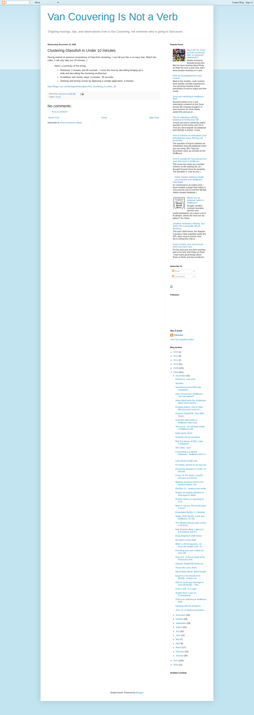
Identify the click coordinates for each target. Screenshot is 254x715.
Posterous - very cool (185, 379)
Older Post (154, 117)
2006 (176, 665)
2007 (176, 660)
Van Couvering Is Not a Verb (113, 17)
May (178, 639)
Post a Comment (59, 112)
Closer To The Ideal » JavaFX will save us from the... (189, 476)
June (178, 635)
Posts (177, 271)
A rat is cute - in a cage (185, 589)
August (179, 627)
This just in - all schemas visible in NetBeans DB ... (190, 427)
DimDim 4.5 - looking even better (190, 488)
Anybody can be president (187, 437)
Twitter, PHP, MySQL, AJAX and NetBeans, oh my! (189, 517)
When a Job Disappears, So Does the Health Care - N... (189, 545)
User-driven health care (186, 461)
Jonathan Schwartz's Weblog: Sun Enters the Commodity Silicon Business (189, 226)
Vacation (179, 383)
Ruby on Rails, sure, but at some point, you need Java (188, 245)
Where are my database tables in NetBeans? (195, 200)
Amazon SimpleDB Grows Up (189, 564)
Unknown (178, 335)
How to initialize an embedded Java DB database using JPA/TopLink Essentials (189, 138)
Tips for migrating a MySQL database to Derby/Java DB (186, 118)
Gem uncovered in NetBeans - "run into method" (189, 395)
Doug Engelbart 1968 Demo (188, 536)
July (178, 631)
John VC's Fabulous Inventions (189, 610)
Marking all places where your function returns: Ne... (189, 483)
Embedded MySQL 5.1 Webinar (190, 512)
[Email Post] (82, 94)
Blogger (139, 692)
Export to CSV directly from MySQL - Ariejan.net (187, 577)
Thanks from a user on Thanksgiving (185, 594)
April (178, 643)
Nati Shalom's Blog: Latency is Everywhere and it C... (189, 530)
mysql (57, 97)
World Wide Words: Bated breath (190, 571)
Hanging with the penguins (188, 606)
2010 (176, 364)
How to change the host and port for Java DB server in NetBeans (189, 160)
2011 (176, 360)
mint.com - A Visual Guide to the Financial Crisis (190, 558)
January (180, 655)
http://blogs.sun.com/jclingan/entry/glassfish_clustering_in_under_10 (82, 86)
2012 (176, 356)
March (179, 647)
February (180, 651)
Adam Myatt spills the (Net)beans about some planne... (190, 401)
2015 (176, 352)
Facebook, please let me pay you (190, 465)
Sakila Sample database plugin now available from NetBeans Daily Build (188, 179)
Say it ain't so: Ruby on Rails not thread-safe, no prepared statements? (196, 54)
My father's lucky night (185, 540)
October (180, 619)
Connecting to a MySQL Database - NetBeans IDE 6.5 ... (190, 454)
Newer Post (53, 117)
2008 (176, 372)
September (181, 623)
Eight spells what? (183, 433)
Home (104, 117)
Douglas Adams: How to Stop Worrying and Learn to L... (189, 408)
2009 (176, 368)
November (181, 615)
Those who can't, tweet (186, 567)
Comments (179, 276)
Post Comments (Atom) (71, 123)
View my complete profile (182, 339)
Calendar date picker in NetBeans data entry (186, 421)
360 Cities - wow (183, 448)
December (181, 376)
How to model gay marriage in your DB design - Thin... (189, 583)
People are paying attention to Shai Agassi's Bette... (189, 493)
